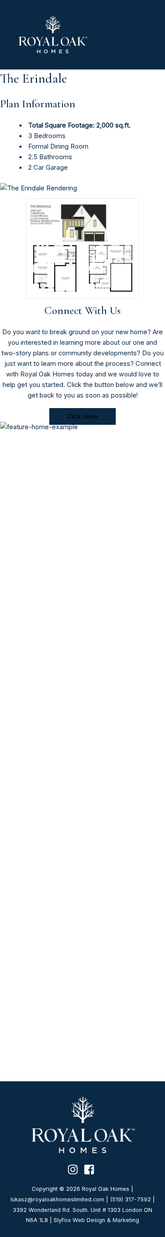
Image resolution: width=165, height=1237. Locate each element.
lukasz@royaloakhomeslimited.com (57, 1199)
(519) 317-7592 (130, 1199)
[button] (82, 416)
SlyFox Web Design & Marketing (96, 1220)
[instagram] (74, 1169)
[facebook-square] (91, 1169)
